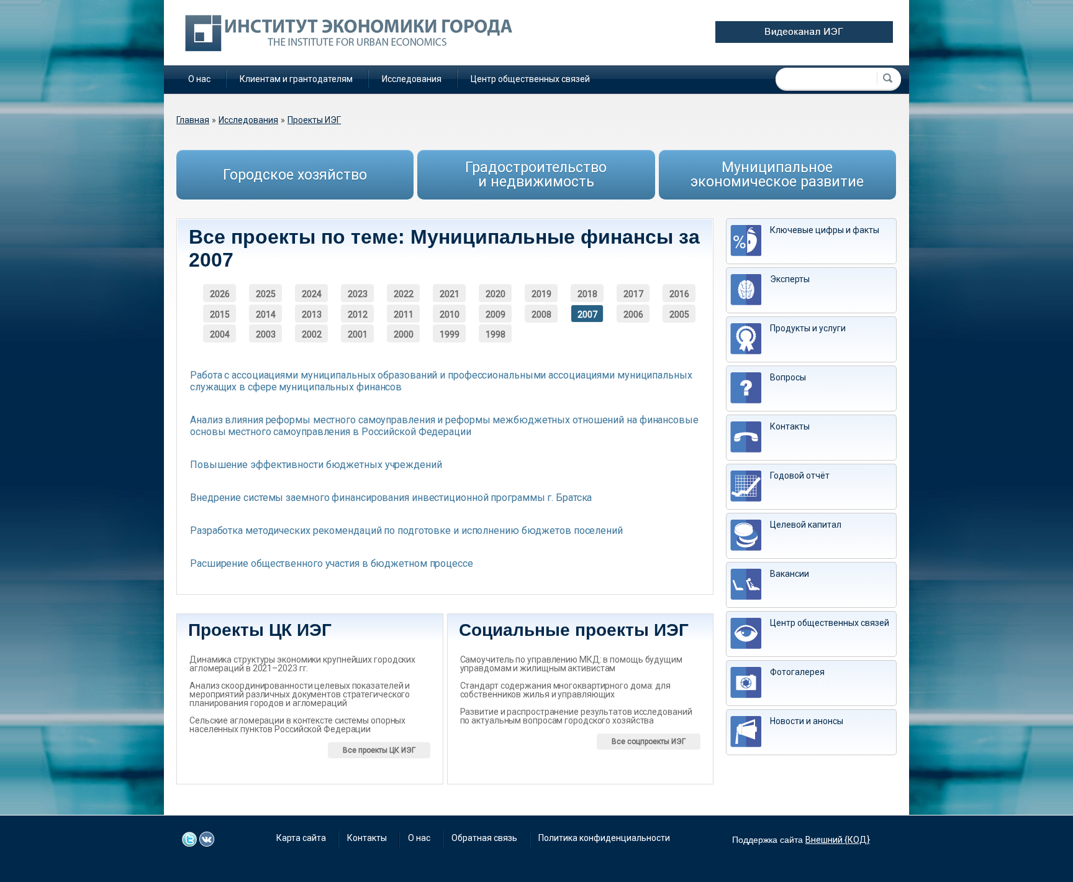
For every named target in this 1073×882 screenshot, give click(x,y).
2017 (633, 294)
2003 (266, 334)
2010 (450, 314)
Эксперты (790, 279)
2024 (312, 294)
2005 (679, 314)
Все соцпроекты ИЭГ (649, 741)
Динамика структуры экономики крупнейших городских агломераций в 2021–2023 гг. (302, 664)
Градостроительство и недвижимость (536, 174)
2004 (220, 334)
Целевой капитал (805, 525)
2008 (541, 314)
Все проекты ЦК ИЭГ (379, 750)
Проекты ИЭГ (314, 120)
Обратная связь (484, 838)
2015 (220, 314)
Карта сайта (301, 838)
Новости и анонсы (806, 721)
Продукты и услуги (808, 328)
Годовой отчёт (800, 475)
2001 (358, 334)
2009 (495, 314)
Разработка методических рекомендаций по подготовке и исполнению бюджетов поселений (406, 530)
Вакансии (789, 574)
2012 (358, 314)
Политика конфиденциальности (604, 838)
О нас (199, 79)
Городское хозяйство (295, 175)
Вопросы (788, 377)
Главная (192, 120)
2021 (450, 294)
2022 (404, 294)
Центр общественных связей (530, 79)
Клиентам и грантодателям (296, 79)
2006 (633, 314)
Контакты (790, 426)
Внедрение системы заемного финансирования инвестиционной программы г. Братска (391, 497)
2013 (312, 314)
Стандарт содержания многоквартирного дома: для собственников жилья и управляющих (565, 690)
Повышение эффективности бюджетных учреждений (316, 465)
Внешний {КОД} (837, 840)
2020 (495, 294)
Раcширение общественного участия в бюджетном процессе (331, 563)
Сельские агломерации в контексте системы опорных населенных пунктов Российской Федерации (297, 724)
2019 (541, 294)
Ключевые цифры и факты (824, 230)
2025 (266, 294)
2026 (220, 294)
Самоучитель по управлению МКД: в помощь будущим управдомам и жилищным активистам (571, 664)
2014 (266, 314)
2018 (587, 294)
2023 (358, 294)
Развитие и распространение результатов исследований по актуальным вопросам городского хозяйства (576, 716)
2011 (404, 314)
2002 (312, 334)
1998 (495, 334)
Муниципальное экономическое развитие (777, 174)
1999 (450, 334)
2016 (679, 294)
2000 (404, 334)
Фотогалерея (797, 672)
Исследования (411, 79)
